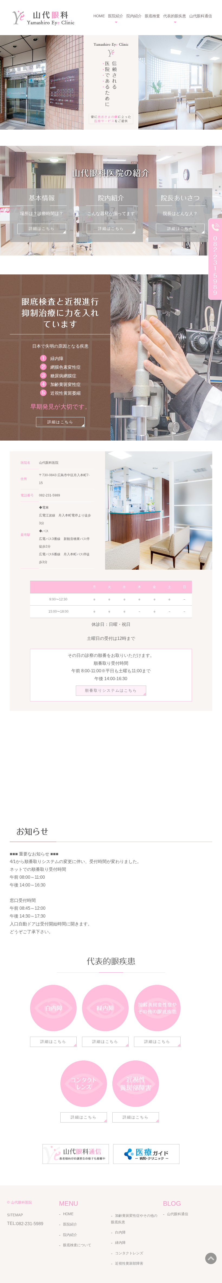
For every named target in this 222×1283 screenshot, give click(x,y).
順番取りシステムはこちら (111, 690)
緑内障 (120, 1243)
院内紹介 (134, 16)
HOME (99, 16)
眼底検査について (77, 1245)
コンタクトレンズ (129, 1253)
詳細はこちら (42, 228)
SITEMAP (15, 1215)
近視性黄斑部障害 (129, 1263)
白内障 (120, 1232)
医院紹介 (70, 1224)
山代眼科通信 (200, 16)
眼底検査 (152, 16)
